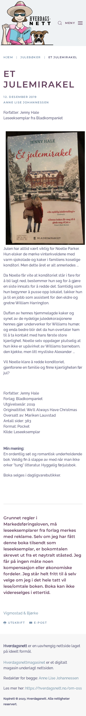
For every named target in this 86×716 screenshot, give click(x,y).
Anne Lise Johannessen (58, 678)
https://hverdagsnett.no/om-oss (53, 688)
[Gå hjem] (27, 23)
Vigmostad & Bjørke (20, 613)
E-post (40, 622)
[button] (60, 23)
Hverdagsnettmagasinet (24, 662)
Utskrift (16, 622)
